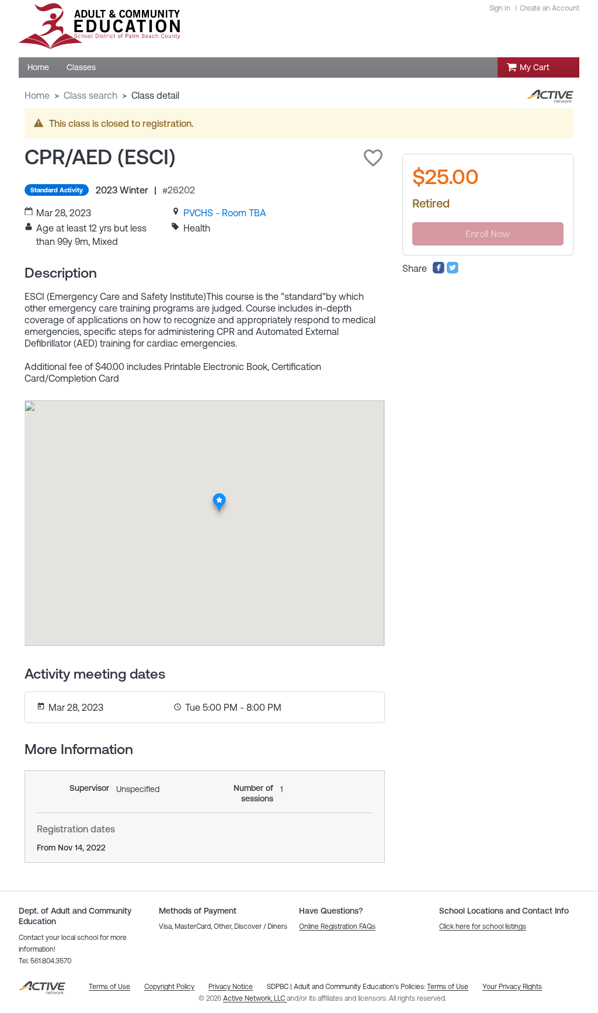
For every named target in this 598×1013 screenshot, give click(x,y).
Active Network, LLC (255, 998)
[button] (373, 157)
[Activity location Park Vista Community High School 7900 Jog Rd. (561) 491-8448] (219, 496)
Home (37, 95)
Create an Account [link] (549, 8)
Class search (90, 95)
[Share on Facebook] (439, 270)
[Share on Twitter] (453, 270)
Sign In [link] (499, 8)
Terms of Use (447, 987)
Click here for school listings (482, 926)
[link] (224, 213)
